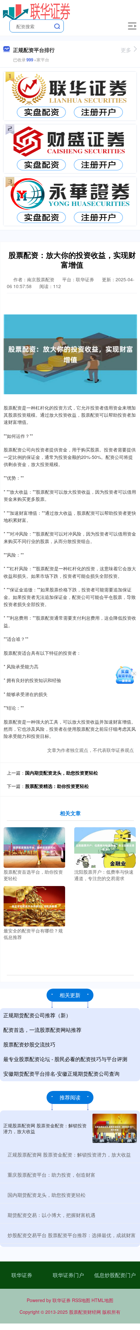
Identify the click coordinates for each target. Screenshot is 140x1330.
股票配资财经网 (85, 1312)
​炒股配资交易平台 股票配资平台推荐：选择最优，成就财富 (71, 1235)
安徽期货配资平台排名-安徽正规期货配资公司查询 (61, 1073)
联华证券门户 (68, 1275)
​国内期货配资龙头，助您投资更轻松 (46, 1194)
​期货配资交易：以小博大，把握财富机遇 (51, 1214)
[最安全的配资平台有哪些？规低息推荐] (34, 905)
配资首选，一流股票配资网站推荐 (42, 1029)
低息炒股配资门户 (115, 1275)
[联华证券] (36, 10)
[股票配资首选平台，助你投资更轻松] (34, 846)
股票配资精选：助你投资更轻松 (57, 786)
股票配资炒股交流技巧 (29, 1044)
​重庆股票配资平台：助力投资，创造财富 (51, 1174)
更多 (126, 50)
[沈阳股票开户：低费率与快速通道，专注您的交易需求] (105, 846)
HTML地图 (102, 1300)
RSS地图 (81, 1300)
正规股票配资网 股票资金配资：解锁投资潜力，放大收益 (45, 1128)
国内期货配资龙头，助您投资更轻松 (61, 772)
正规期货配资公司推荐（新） (37, 1015)
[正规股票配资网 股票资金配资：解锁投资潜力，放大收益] (114, 1128)
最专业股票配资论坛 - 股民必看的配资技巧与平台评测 (65, 1059)
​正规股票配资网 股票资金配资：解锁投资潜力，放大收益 (69, 1154)
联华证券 (21, 1275)
